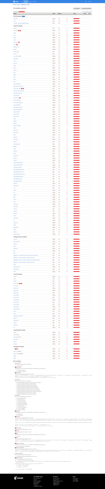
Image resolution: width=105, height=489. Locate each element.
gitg (14, 250)
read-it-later (16, 204)
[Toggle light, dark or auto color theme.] (86, 1)
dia (14, 348)
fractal (15, 65)
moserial (15, 158)
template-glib (16, 269)
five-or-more (16, 285)
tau (14, 220)
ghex (14, 81)
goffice (15, 355)
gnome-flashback (17, 337)
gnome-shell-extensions (18, 109)
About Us (35, 479)
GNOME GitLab (55, 484)
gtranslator (16, 18)
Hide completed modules (87, 11)
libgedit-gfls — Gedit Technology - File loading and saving (24, 257)
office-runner (16, 185)
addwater (15, 28)
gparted (15, 121)
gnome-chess (16, 292)
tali (14, 327)
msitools (15, 160)
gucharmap (16, 130)
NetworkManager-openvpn (18, 176)
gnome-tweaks (16, 114)
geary (15, 77)
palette (15, 190)
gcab (14, 72)
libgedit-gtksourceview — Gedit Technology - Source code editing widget (27, 259)
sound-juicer (16, 218)
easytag (15, 49)
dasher (15, 44)
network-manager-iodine (18, 164)
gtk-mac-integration (17, 125)
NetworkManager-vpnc (18, 181)
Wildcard (15, 231)
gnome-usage (16, 116)
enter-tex (15, 53)
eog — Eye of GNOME (17, 56)
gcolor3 (15, 74)
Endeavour (16, 51)
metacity (15, 343)
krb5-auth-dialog (17, 144)
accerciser (15, 239)
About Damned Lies (37, 478)
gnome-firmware (17, 95)
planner (15, 199)
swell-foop (15, 325)
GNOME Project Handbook (58, 481)
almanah (15, 30)
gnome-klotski (16, 295)
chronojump (16, 42)
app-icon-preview (17, 241)
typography (16, 227)
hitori (15, 311)
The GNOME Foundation (38, 486)
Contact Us (35, 484)
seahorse (15, 211)
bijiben (15, 37)
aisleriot (15, 276)
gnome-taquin (16, 306)
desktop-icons (16, 47)
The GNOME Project (38, 476)
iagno (15, 313)
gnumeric (15, 351)
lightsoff (15, 318)
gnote (15, 118)
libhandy (15, 151)
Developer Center (56, 478)
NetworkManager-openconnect (19, 174)
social (15, 215)
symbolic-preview (17, 266)
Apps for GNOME (56, 482)
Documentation (56, 479)
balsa (15, 35)
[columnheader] (32, 13)
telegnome (16, 222)
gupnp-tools (16, 132)
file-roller (15, 63)
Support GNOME (36, 482)
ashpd (15, 32)
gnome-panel (16, 339)
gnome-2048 (16, 290)
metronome (16, 155)
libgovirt (15, 146)
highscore (15, 137)
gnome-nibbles (16, 299)
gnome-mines (16, 297)
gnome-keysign (16, 97)
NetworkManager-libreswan (19, 171)
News (74, 476)
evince (15, 60)
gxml (14, 134)
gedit (14, 246)
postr (15, 201)
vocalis (15, 229)
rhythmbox (16, 206)
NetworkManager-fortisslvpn (19, 169)
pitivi (14, 197)
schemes (15, 208)
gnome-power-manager (18, 107)
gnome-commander (17, 88)
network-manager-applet (18, 162)
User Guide (77, 8)
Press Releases (75, 478)
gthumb (15, 123)
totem (15, 224)
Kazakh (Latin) (25, 4)
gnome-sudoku (16, 304)
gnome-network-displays (18, 102)
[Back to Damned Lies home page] (16, 1)
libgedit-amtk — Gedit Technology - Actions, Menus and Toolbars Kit (26, 255)
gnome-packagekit (17, 104)
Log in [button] (89, 1)
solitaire (15, 322)
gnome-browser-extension (18, 86)
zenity (15, 271)
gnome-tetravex (16, 308)
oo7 (14, 188)
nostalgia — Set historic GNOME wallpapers (21, 23)
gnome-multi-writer (17, 100)
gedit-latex (15, 248)
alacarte (15, 332)
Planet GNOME (75, 481)
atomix (15, 278)
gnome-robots (16, 302)
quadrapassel (16, 320)
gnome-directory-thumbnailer (19, 90)
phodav (15, 194)
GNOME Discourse (56, 483)
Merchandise (36, 483)
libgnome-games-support (18, 315)
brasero (15, 39)
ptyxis (15, 264)
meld (14, 20)
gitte (14, 253)
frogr (14, 67)
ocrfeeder (15, 183)
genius (15, 79)
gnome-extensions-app (18, 93)
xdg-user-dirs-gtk (17, 234)
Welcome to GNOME (37, 481)
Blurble (15, 281)
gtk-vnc (15, 128)
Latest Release (75, 479)
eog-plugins (16, 58)
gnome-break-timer (17, 83)
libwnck (15, 341)
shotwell (15, 213)
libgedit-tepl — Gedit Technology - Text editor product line (24, 262)
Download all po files (87, 8)
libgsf (15, 148)
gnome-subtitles (17, 111)
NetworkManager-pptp (18, 178)
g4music (15, 70)
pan (14, 192)
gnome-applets (16, 334)
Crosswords (16, 283)
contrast (15, 243)
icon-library (16, 139)
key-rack (15, 141)
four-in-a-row (16, 288)
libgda (15, 358)
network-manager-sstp (18, 167)
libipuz (15, 153)
